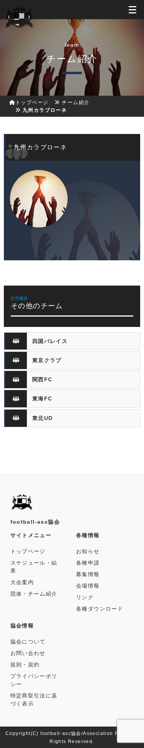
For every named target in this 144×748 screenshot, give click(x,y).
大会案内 (22, 582)
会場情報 (88, 586)
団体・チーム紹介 (34, 594)
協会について (28, 642)
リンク (85, 597)
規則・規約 (25, 664)
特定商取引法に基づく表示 (34, 699)
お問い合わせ (28, 653)
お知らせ (88, 551)
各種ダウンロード (99, 609)
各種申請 (88, 563)
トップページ (31, 102)
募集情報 (88, 574)
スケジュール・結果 (34, 567)
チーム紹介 (75, 102)
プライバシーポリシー (34, 680)
